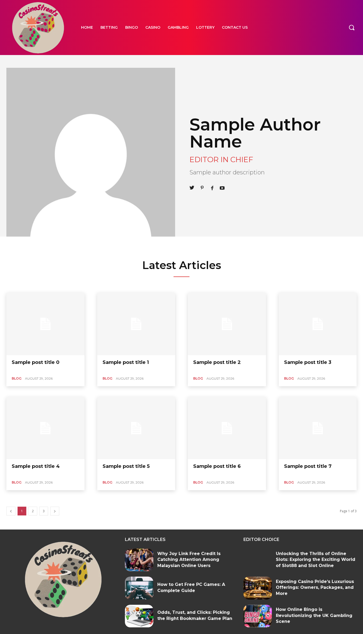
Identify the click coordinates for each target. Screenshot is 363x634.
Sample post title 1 (126, 362)
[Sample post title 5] (136, 428)
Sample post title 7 (308, 466)
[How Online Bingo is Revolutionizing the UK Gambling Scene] (257, 616)
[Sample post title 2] (227, 324)
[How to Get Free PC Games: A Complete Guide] (139, 588)
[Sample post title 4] (45, 428)
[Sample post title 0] (45, 324)
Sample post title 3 (307, 362)
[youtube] (222, 187)
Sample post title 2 (217, 362)
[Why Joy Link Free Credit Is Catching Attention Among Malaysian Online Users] (139, 560)
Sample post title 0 (36, 362)
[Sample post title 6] (227, 428)
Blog (17, 378)
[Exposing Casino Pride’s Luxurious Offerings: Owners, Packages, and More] (257, 588)
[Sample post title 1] (136, 324)
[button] (352, 27)
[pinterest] (202, 187)
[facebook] (212, 187)
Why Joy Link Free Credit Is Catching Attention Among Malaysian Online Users (189, 559)
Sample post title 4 (36, 466)
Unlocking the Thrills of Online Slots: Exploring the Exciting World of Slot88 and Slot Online (315, 559)
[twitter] (191, 187)
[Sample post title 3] (318, 324)
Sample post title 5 (126, 466)
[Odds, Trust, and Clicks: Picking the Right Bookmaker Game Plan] (139, 616)
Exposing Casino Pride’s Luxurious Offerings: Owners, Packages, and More (315, 587)
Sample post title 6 (217, 466)
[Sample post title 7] (318, 428)
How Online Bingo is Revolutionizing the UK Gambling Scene (314, 615)
